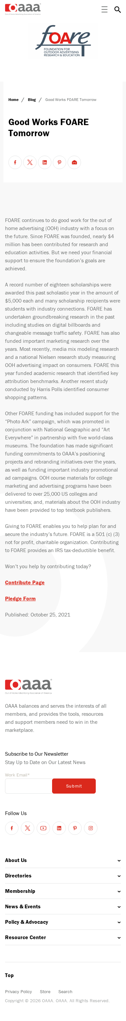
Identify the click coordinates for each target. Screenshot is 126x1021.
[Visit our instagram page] (90, 828)
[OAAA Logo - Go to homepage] (23, 9)
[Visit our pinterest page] (75, 828)
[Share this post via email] (74, 162)
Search (65, 991)
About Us (16, 860)
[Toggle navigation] (104, 9)
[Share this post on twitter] (30, 162)
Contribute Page (25, 582)
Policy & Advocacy (26, 921)
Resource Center (25, 937)
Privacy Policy (18, 991)
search (117, 9)
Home (13, 99)
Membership (20, 891)
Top (9, 975)
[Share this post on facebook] (15, 162)
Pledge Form (20, 598)
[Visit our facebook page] (11, 828)
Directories (18, 875)
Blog (32, 99)
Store (45, 991)
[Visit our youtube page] (43, 828)
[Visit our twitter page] (27, 828)
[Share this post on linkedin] (44, 162)
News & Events (23, 906)
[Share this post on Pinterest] (59, 162)
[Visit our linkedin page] (59, 828)
